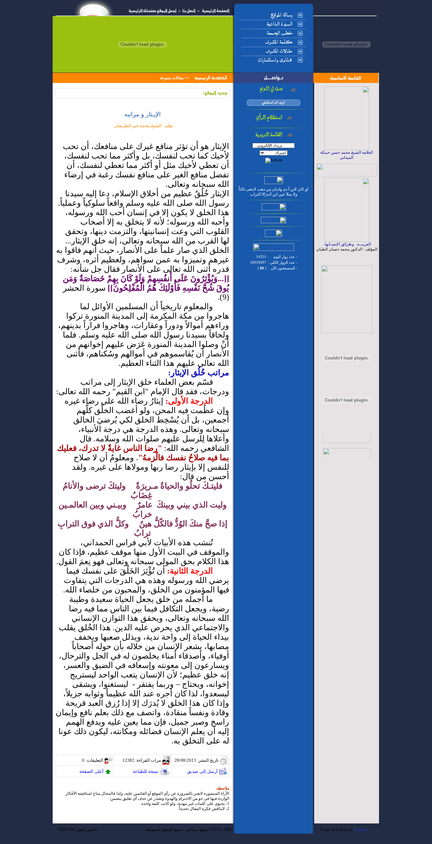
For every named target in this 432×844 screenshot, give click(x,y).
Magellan (361, 830)
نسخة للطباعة (146, 771)
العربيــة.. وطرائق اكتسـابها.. (347, 244)
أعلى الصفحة (91, 771)
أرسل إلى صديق (202, 771)
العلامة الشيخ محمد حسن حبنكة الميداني (346, 155)
